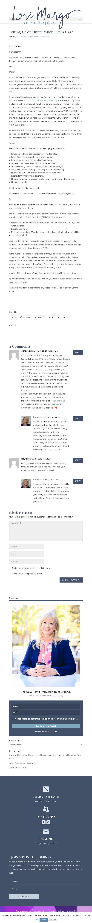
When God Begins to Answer (22, 763)
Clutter (23, 37)
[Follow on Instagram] (48, 822)
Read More (52, 920)
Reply (78, 352)
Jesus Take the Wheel (18, 767)
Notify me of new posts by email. (27, 573)
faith (36, 37)
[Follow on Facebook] (44, 822)
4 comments (44, 37)
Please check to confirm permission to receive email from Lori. (46, 718)
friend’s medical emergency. (45, 100)
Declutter (30, 37)
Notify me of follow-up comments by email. (32, 568)
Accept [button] (43, 920)
